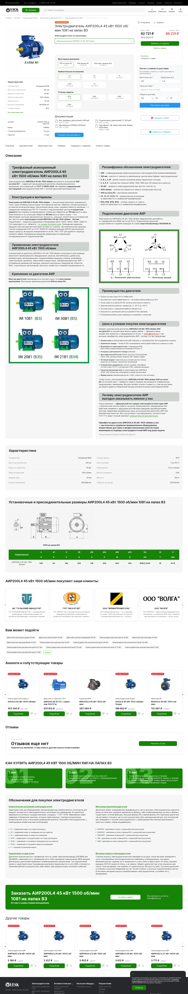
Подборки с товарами (80, 146)
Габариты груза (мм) (147, 94)
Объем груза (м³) (167, 77)
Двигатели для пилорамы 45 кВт (144, 637)
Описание (9, 146)
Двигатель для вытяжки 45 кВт (51, 637)
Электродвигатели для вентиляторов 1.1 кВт (142, 647)
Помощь (150, 3)
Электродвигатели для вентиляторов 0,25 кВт (130, 642)
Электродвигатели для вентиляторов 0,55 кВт (64, 647)
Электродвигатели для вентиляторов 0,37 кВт (24, 647)
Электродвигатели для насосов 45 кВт (55, 642)
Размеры (132, 3)
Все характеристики (15, 112)
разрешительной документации (144, 416)
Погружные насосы (83, 986)
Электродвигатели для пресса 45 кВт (114, 637)
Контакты (178, 3)
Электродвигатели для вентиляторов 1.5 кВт (24, 652)
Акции (159, 3)
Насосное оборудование (86, 983)
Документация (25, 146)
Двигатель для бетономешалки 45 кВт (81, 637)
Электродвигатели (40, 983)
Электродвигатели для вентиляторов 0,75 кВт (103, 647)
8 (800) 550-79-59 (47, 3)
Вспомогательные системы (64, 983)
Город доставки (146, 86)
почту (36, 782)
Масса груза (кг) (146, 77)
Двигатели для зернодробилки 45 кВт (21, 642)
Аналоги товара (103, 146)
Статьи (141, 3)
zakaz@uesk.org (151, 334)
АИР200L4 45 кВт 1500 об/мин (22, 563)
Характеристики (119, 3)
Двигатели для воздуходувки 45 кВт (21, 637)
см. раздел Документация (49, 224)
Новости (168, 3)
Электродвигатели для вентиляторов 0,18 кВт (90, 642)
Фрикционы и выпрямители (59, 992)
